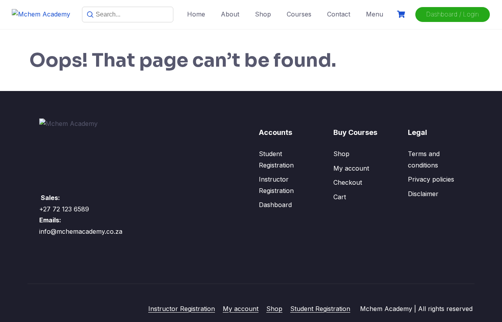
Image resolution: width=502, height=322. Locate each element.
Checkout (347, 182)
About (230, 14)
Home (196, 14)
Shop (263, 14)
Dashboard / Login (452, 14)
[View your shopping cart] (402, 14)
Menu (374, 14)
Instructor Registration (181, 309)
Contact (338, 14)
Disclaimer (423, 194)
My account (351, 168)
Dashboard (275, 205)
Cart (339, 197)
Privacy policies (431, 179)
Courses (299, 14)
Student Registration (320, 309)
